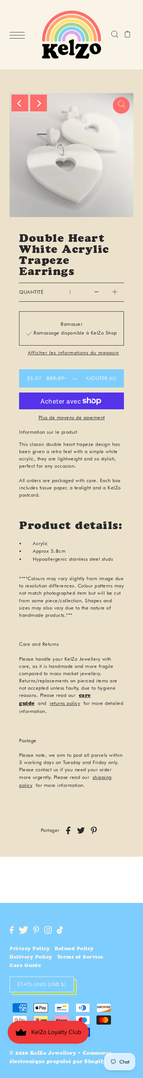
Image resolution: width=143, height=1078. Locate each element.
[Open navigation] (19, 35)
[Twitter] (23, 930)
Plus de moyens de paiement (72, 417)
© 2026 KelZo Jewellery (43, 1053)
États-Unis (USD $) (42, 984)
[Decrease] (96, 292)
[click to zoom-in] (121, 105)
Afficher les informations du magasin (73, 353)
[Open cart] (127, 34)
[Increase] (115, 292)
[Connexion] (114, 34)
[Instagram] (48, 930)
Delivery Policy (31, 957)
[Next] (38, 103)
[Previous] (19, 103)
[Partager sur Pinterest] (94, 830)
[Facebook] (12, 930)
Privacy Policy (30, 949)
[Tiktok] (60, 930)
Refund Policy (74, 949)
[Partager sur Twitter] (81, 830)
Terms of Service (80, 957)
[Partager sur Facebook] (68, 830)
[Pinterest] (36, 930)
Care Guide (25, 966)
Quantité (31, 292)
